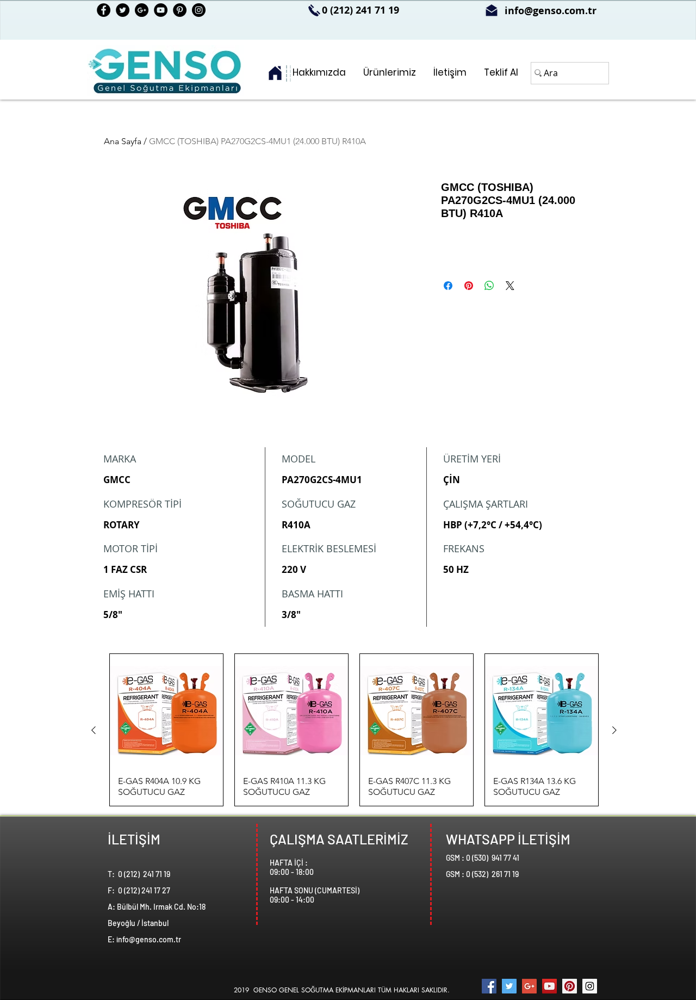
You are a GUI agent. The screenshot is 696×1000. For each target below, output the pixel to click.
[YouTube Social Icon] (549, 986)
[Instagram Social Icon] (589, 986)
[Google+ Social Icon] (529, 986)
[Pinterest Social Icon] (569, 986)
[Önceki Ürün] (93, 730)
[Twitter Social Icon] (509, 986)
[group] (354, 730)
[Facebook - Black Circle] (103, 10)
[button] (390, 72)
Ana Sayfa (122, 141)
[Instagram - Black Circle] (199, 10)
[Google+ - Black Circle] (141, 10)
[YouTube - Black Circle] (160, 10)
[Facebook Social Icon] (489, 986)
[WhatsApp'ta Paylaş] (489, 285)
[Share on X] (510, 285)
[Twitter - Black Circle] (122, 10)
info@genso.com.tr (550, 10)
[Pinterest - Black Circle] (180, 10)
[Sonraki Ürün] (614, 730)
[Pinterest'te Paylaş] (468, 285)
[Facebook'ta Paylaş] (448, 285)
